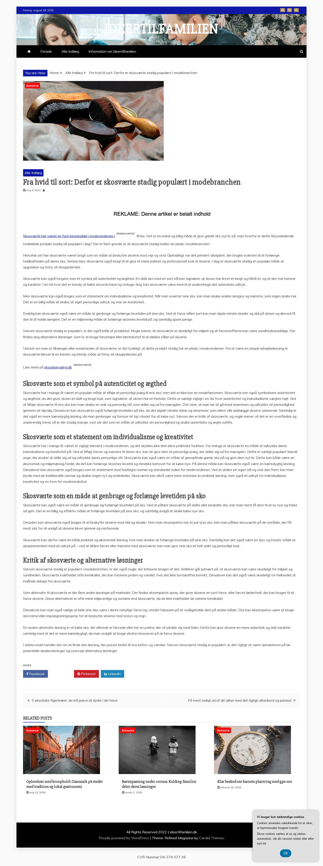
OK (285, 853)
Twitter (62, 674)
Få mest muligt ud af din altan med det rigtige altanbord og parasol (239, 700)
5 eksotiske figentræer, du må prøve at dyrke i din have (75, 700)
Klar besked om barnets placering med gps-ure (254, 781)
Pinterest (88, 674)
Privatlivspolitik (296, 10)
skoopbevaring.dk (58, 367)
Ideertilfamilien (161, 29)
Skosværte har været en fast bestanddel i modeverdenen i (69, 236)
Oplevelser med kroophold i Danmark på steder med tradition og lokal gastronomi (64, 784)
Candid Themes (211, 838)
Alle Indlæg (70, 51)
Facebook (36, 674)
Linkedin (114, 674)
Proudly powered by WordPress (124, 838)
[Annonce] (61, 773)
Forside (282, 10)
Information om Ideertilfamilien (289, 10)
